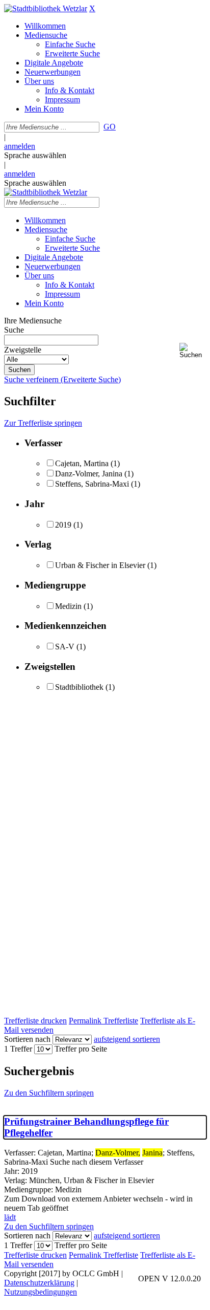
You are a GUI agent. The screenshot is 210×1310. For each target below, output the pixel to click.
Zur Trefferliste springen (43, 423)
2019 (63, 524)
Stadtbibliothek (79, 687)
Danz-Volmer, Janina (88, 473)
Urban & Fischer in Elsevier (100, 565)
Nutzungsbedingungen (40, 1291)
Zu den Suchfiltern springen (49, 1092)
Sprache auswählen (35, 155)
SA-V (64, 646)
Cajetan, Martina (82, 463)
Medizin (68, 606)
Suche (14, 329)
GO (109, 126)
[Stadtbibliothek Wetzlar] (45, 8)
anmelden (19, 146)
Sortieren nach (27, 1039)
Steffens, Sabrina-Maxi (92, 483)
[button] (192, 351)
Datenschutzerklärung (39, 1282)
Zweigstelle (22, 349)
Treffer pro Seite (81, 1048)
